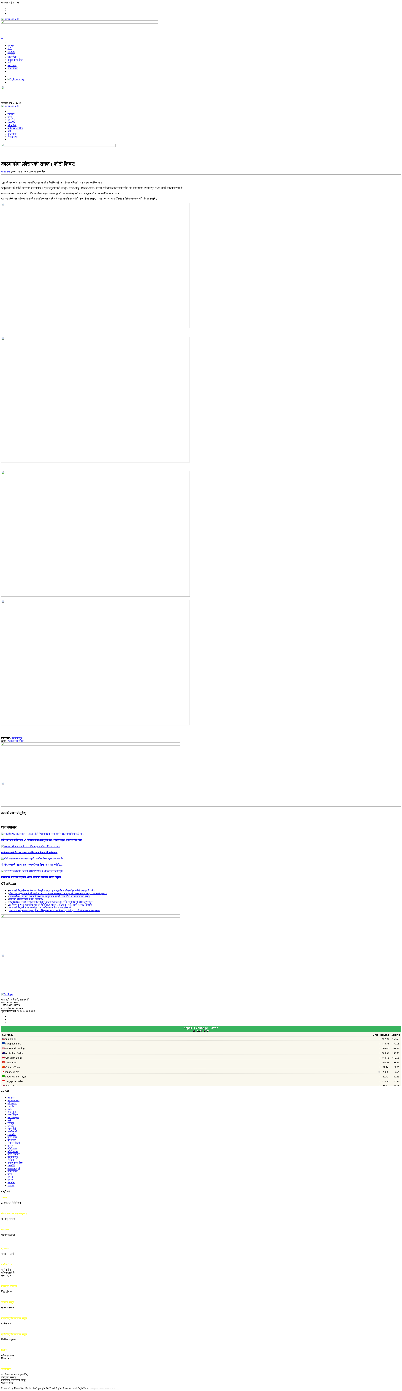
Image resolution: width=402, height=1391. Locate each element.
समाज (10, 1179)
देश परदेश (12, 1140)
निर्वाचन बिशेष (14, 1143)
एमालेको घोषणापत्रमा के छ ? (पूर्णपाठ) (26, 899)
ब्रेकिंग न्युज (17, 738)
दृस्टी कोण (12, 1137)
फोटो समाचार (14, 1154)
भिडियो (11, 1160)
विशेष (10, 48)
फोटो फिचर (13, 1151)
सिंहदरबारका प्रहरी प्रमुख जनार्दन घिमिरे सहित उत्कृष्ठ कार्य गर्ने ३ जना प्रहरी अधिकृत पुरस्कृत (51, 902)
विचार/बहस (13, 68)
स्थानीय (11, 51)
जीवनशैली (12, 57)
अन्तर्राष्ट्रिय (13, 1114)
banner (11, 1097)
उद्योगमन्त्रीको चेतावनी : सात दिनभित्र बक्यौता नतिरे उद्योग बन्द (29, 852)
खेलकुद (11, 1123)
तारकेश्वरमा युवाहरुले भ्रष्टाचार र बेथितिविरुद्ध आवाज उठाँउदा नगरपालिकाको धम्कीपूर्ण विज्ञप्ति (50, 904)
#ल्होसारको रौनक (16, 741)
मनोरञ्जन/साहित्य (15, 59)
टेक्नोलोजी (12, 1131)
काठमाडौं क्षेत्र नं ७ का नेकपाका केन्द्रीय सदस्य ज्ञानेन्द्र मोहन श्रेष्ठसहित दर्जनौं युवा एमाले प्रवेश (52, 890)
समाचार (11, 45)
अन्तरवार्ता (12, 65)
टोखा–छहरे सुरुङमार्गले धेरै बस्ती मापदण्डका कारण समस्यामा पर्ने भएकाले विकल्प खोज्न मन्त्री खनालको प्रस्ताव (58, 893)
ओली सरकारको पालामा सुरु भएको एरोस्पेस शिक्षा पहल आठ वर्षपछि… (32, 864)
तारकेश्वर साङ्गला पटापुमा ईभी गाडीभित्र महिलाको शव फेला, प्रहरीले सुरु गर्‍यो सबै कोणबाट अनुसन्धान (54, 910)
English (11, 1106)
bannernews (13, 1100)
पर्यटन (10, 1145)
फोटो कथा (12, 1148)
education (12, 1103)
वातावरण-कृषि (14, 1168)
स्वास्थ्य (11, 1185)
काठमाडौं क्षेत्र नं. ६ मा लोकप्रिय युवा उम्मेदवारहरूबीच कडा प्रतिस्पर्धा (40, 907)
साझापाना (5, 171)
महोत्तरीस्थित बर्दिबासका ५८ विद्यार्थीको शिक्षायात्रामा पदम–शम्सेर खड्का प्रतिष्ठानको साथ (41, 840)
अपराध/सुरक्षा (13, 1117)
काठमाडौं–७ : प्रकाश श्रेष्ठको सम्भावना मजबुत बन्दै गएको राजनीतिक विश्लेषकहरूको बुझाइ (49, 896)
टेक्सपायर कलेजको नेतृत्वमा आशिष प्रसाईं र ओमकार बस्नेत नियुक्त (31, 877)
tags (9, 1109)
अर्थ (9, 62)
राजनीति (11, 54)
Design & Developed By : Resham (104, 1388)
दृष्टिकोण (12, 1134)
